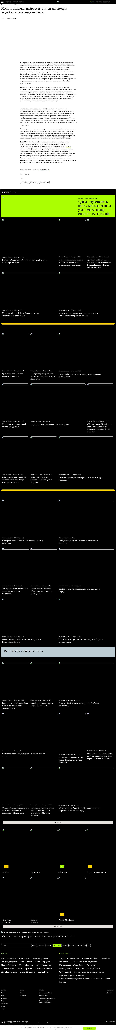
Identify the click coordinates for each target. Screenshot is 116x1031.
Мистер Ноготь (66, 968)
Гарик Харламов (8, 958)
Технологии (44, 182)
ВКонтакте (110, 992)
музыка (49, 945)
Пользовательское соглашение (47, 998)
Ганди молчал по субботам (88, 968)
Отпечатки (91, 965)
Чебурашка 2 (65, 972)
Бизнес (3, 1009)
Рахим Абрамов (24, 968)
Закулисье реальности (69, 958)
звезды (64, 945)
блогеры (57, 945)
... (88, 945)
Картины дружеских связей (71, 975)
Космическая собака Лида (71, 965)
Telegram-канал (44, 169)
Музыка (3, 1006)
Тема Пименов (7, 968)
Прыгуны (63, 962)
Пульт (21, 2)
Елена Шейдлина (27, 972)
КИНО (92, 2)
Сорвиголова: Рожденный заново (89, 972)
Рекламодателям (43, 995)
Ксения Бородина (43, 962)
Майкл (108, 978)
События (98, 2)
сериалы (41, 945)
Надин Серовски (8, 965)
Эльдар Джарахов (9, 962)
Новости (8, 2)
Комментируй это (90, 958)
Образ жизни (4, 1003)
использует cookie (43, 1027)
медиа (79, 945)
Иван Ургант (26, 962)
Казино (62, 982)
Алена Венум (44, 972)
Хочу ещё (58, 822)
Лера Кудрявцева (9, 972)
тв (85, 945)
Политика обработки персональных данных (45, 1001)
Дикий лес (106, 958)
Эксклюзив (23, 995)
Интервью (4, 998)
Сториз (15, 2)
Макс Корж (24, 958)
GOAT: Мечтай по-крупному (84, 962)
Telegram (110, 990)
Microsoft (33, 182)
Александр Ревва (40, 958)
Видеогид (106, 2)
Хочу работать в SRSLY (45, 992)
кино (34, 945)
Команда (41, 990)
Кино (2, 1001)
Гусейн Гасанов (26, 965)
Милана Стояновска (11, 18)
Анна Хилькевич (43, 965)
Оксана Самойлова (43, 968)
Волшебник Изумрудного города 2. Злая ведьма (80, 978)
